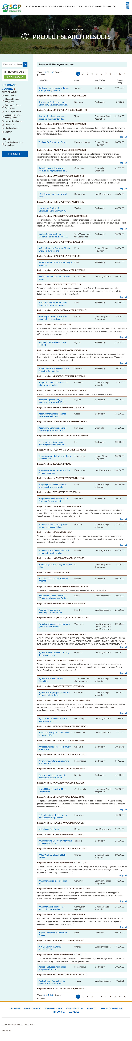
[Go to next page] (124, 74)
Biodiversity (10, 95)
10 (120, 74)
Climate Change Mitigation (12, 100)
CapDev (8, 132)
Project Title (43, 80)
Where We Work (55, 6)
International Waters (14, 121)
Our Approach (69, 6)
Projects (80, 6)
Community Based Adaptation (13, 106)
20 (44, 72)
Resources (107, 6)
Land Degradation (13, 111)
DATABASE (74, 1012)
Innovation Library (93, 6)
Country (77, 80)
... (96, 74)
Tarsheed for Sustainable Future (53, 142)
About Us (30, 6)
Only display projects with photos (14, 143)
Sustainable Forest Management (13, 116)
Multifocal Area (12, 128)
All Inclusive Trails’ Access (50, 829)
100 (52, 72)
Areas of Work (41, 6)
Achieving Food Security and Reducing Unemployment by (52, 443)
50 (48, 72)
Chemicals (9, 125)
